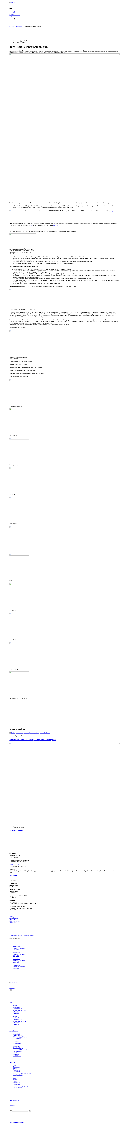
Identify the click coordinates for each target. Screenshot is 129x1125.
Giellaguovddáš (17, 1008)
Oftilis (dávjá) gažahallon (20, 1037)
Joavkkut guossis (17, 1038)
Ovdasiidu (12, 26)
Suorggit (11, 916)
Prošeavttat (19, 26)
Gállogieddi (16, 1013)
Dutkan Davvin (16, 831)
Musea (15, 1005)
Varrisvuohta (16, 1007)
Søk (10, 1110)
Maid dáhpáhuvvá (14, 921)
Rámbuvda (16, 1041)
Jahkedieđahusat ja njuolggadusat (22, 1073)
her (112, 211)
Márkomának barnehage (19, 1010)
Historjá (15, 1068)
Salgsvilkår (16, 949)
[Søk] (30, 1111)
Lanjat (14, 1040)
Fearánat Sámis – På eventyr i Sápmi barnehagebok (32, 739)
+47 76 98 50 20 (14, 864)
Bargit (14, 1065)
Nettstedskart (16, 946)
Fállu (10, 16)
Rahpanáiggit (16, 1034)
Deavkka (11, 988)
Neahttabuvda (17, 1043)
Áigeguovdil (16, 1070)
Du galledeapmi (13, 918)
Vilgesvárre (16, 1012)
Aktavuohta (16, 1067)
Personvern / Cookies (19, 948)
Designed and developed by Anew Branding (21, 935)
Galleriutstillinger (18, 1035)
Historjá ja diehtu (17, 1075)
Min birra (12, 919)
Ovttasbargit (16, 1071)
